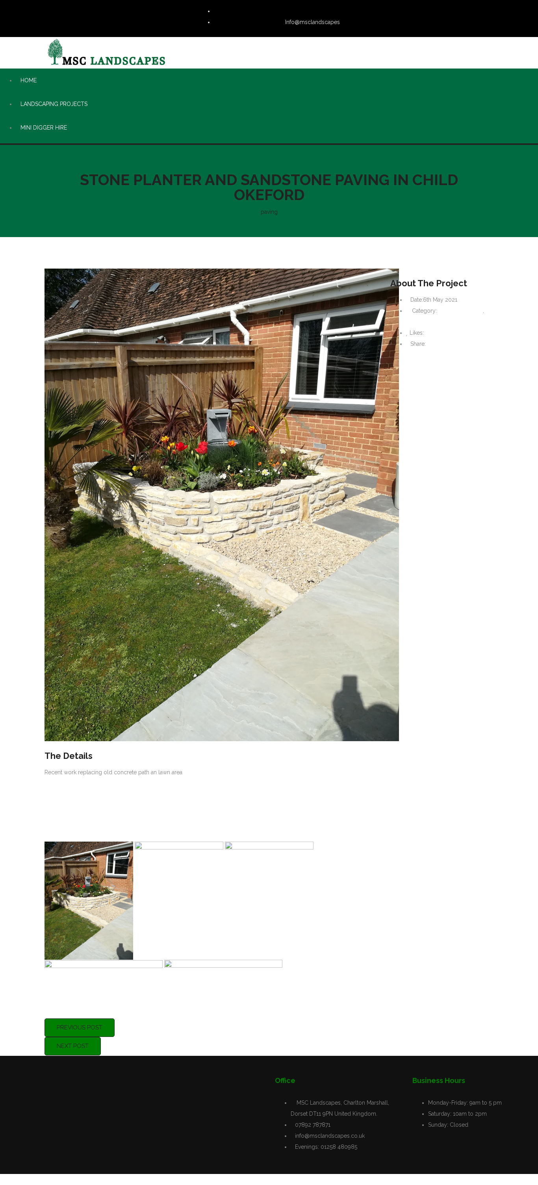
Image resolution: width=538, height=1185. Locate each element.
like (432, 333)
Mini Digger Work (460, 311)
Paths (412, 322)
